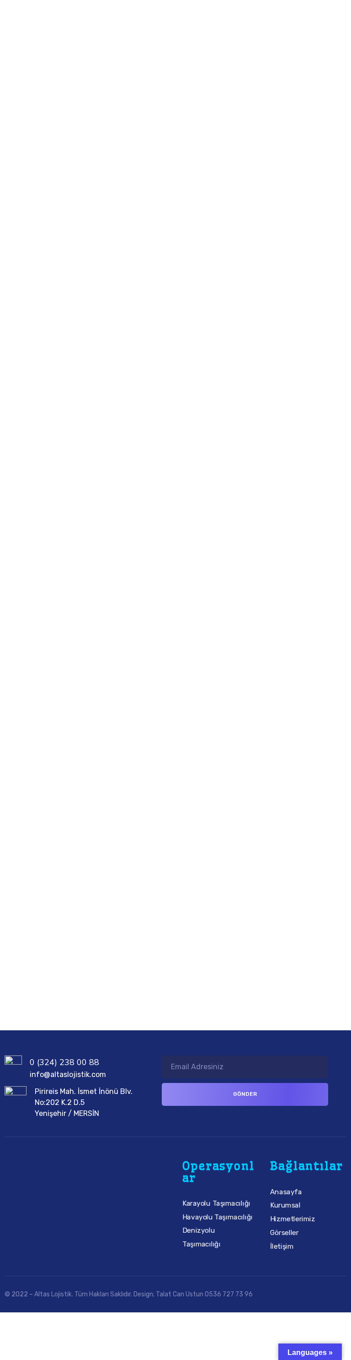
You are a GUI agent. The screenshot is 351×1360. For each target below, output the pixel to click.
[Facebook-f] (44, 1201)
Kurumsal (285, 1205)
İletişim (281, 1246)
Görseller (284, 1232)
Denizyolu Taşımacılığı (201, 1237)
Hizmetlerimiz (292, 1218)
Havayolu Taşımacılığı (217, 1217)
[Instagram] (70, 1201)
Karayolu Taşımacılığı (216, 1203)
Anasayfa (286, 1191)
